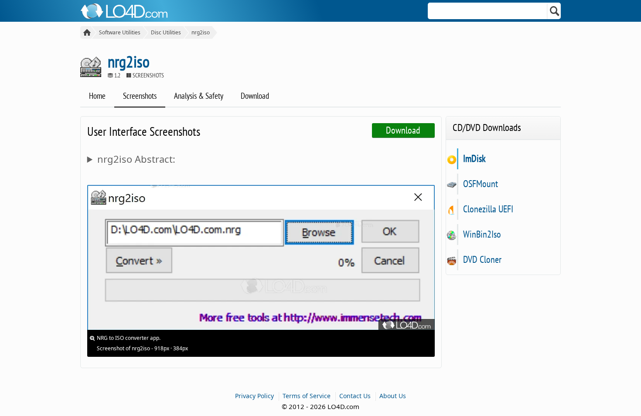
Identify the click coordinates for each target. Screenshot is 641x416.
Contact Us (355, 396)
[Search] (555, 11)
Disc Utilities (166, 32)
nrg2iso (200, 32)
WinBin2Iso (482, 234)
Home (97, 96)
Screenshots (140, 96)
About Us (392, 396)
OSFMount (480, 184)
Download (255, 96)
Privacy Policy (254, 396)
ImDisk (474, 158)
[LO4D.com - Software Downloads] (85, 32)
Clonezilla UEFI (488, 209)
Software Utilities (119, 32)
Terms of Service (307, 396)
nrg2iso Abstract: (136, 158)
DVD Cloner (482, 259)
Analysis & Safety (198, 96)
